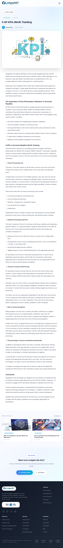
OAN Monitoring (47, 502)
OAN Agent (46, 499)
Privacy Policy (37, 541)
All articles (56, 416)
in (7, 511)
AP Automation (6, 17)
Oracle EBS (26, 522)
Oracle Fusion (26, 519)
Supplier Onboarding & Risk (9, 525)
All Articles (41, 472)
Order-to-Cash (6, 522)
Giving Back (46, 525)
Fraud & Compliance (7, 528)
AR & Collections (47, 496)
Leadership (46, 522)
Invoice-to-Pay (5, 519)
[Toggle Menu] (59, 3)
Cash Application (47, 493)
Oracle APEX (26, 525)
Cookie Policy (51, 541)
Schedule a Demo (26, 472)
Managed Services (27, 532)
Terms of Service (44, 541)
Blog (44, 528)
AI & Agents (26, 528)
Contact (45, 532)
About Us (45, 519)
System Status (58, 541)
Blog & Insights (9, 12)
